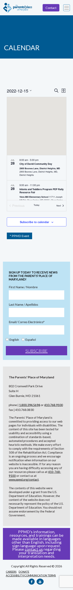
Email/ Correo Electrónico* (27, 322)
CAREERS (11, 571)
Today (37, 204)
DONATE (24, 571)
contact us (34, 549)
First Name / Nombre (23, 287)
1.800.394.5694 (29, 405)
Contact (51, 7)
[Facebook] (32, 582)
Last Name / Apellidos (23, 304)
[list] (36, 177)
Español (30, 339)
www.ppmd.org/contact (24, 479)
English (14, 339)
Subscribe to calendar (34, 222)
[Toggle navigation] (66, 7)
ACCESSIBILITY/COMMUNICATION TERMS (31, 575)
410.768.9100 (53, 405)
